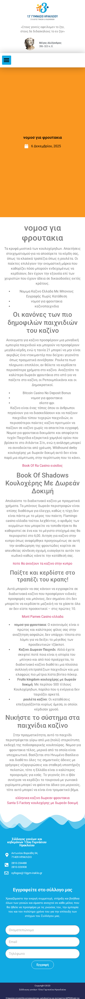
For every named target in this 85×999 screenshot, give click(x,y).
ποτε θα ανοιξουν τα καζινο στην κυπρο (42, 563)
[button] (6, 60)
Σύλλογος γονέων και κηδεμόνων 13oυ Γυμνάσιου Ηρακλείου (26, 842)
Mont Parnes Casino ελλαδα (42, 617)
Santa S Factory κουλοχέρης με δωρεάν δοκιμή (42, 803)
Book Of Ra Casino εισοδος (42, 466)
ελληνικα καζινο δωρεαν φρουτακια (42, 798)
